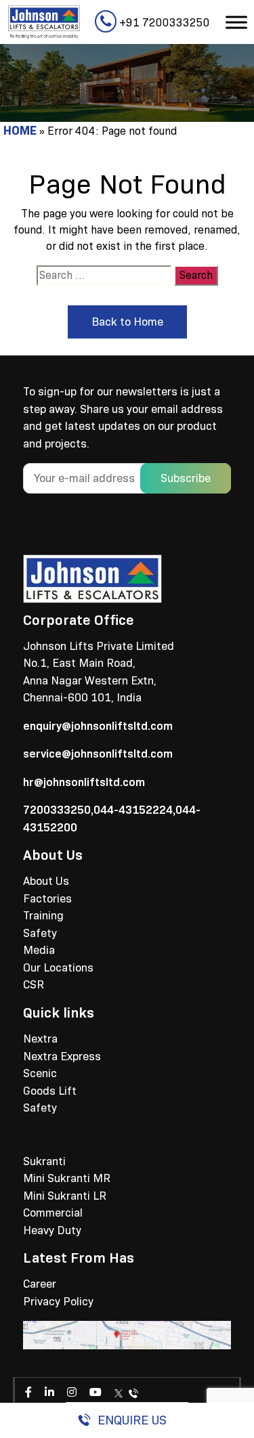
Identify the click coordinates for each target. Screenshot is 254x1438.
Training (43, 916)
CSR (33, 985)
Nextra (40, 1039)
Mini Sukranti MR (66, 1178)
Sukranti (44, 1161)
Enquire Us (132, 1420)
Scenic (40, 1073)
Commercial (53, 1213)
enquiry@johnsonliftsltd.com (98, 726)
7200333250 (57, 810)
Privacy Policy (58, 1301)
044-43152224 (133, 810)
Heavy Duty (52, 1230)
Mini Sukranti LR (64, 1196)
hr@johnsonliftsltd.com (84, 782)
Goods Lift (50, 1091)
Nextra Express (62, 1056)
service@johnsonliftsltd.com (98, 754)
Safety (40, 933)
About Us (46, 881)
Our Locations (58, 968)
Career (39, 1284)
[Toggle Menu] (236, 22)
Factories (47, 899)
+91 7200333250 (163, 22)
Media (39, 950)
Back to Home (127, 322)
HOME (20, 130)
